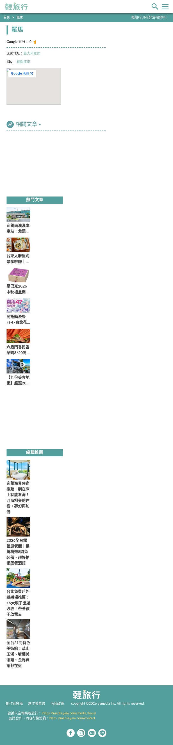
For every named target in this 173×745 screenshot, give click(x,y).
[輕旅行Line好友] (102, 733)
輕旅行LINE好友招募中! (148, 17)
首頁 (6, 17)
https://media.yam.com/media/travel (69, 713)
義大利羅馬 (31, 53)
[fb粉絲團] (70, 733)
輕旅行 (16, 6)
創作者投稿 (14, 703)
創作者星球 (36, 703)
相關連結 (23, 62)
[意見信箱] (92, 733)
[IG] (81, 733)
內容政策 (57, 703)
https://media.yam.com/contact (72, 718)
